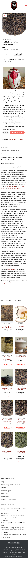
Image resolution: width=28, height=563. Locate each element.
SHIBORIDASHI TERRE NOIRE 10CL (7, 389)
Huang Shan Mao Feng (14, 188)
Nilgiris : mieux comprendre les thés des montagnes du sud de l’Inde (13, 517)
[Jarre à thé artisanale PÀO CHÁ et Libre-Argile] (14, 78)
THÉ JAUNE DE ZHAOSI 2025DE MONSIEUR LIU (7, 358)
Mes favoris (4, 494)
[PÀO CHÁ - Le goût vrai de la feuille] (14, 5)
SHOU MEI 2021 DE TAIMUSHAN (20, 325)
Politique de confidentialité (9, 500)
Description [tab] (4, 147)
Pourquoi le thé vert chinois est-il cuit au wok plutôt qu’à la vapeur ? (13, 510)
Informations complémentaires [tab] (10, 150)
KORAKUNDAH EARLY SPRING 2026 (7, 452)
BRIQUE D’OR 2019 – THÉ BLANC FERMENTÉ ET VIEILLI (7, 326)
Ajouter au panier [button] (20, 364)
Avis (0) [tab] (3, 153)
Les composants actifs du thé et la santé (13, 535)
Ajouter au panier (17, 132)
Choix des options (7, 332)
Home (4, 39)
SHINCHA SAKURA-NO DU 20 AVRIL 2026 (21, 453)
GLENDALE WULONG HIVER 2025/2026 (7, 420)
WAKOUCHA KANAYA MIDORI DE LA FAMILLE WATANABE (21, 390)
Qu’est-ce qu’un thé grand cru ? (11, 523)
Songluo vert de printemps (10, 283)
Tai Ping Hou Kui (11, 186)
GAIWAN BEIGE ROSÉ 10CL (21, 357)
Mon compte (5, 497)
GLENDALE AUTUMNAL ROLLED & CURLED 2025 (21, 421)
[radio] (16, 54)
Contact (3, 488)
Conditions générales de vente (10, 485)
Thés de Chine (12, 139)
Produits (9, 39)
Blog (2, 482)
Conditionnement (7, 54)
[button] (2, 5)
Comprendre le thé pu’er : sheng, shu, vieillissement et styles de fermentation (13, 529)
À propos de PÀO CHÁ (8, 479)
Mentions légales (6, 491)
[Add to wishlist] (5, 15)
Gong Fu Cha (11, 269)
